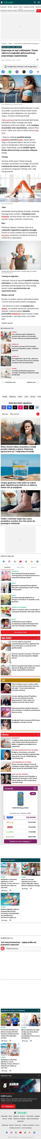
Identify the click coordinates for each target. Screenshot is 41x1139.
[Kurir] (6, 2)
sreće (20, 140)
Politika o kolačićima (28, 1125)
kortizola (5, 217)
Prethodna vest (10, 382)
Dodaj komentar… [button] (12, 948)
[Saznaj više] (38, 1075)
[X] (15, 407)
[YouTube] (26, 407)
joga (26, 396)
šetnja (32, 396)
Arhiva (37, 1125)
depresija (12, 396)
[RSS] (32, 561)
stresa (4, 309)
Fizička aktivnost (8, 120)
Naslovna (4, 43)
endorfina (6, 140)
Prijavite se (9, 1106)
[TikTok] (31, 407)
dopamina (5, 235)
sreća (20, 396)
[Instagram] (20, 407)
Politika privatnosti (15, 1128)
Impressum (18, 1125)
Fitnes (10, 43)
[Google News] (37, 407)
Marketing (5, 1125)
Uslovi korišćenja (27, 1128)
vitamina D (16, 314)
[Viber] (4, 407)
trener (4, 396)
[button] (37, 59)
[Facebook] (9, 407)
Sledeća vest (31, 382)
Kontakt (11, 1125)
